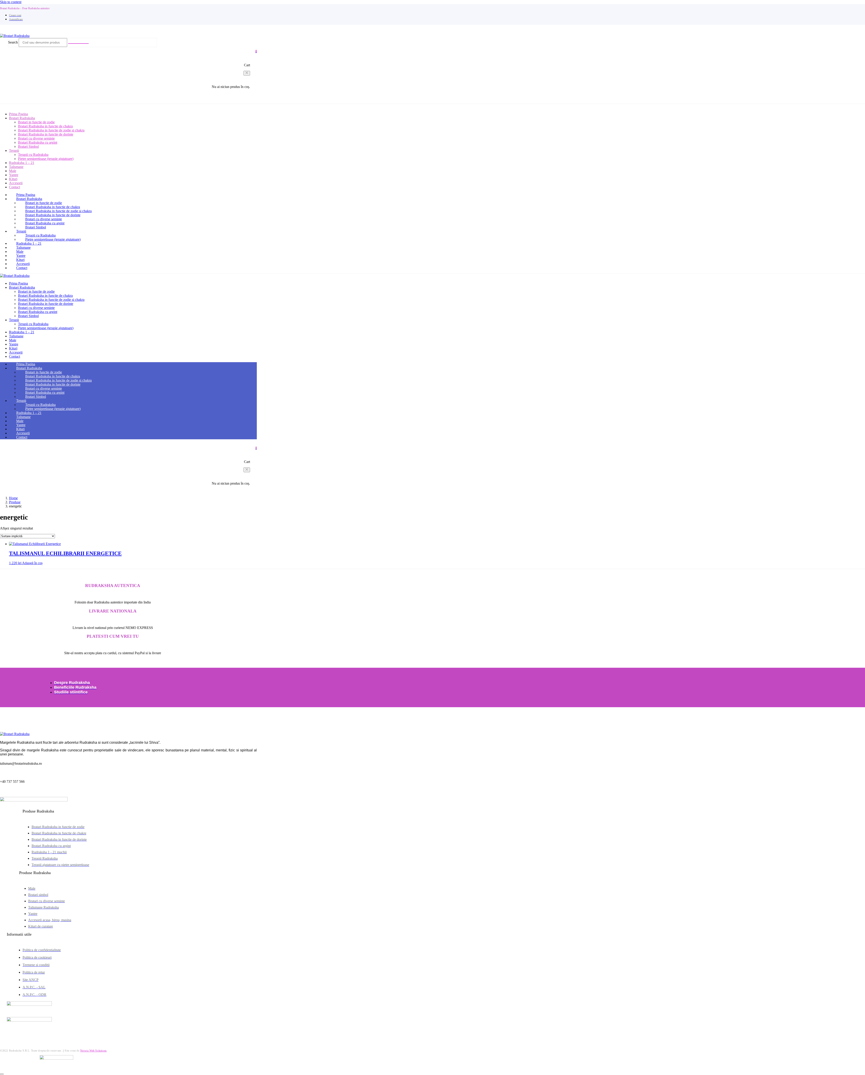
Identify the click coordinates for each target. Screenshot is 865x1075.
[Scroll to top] (2, 1074)
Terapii (14, 150)
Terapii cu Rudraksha (33, 155)
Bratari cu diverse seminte (36, 138)
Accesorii (23, 264)
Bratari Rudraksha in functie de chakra (45, 126)
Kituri (20, 260)
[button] (247, 73)
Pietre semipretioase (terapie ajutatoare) (45, 159)
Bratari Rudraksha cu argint (37, 142)
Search (13, 42)
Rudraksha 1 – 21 (28, 243)
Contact (14, 187)
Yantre (20, 256)
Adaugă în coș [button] (32, 563)
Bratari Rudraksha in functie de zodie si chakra (51, 130)
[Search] (78, 43)
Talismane (16, 167)
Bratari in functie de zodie (36, 122)
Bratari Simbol (28, 146)
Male (19, 251)
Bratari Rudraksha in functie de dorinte (45, 134)
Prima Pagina (25, 195)
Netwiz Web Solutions (93, 1050)
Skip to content (10, 2)
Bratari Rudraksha (29, 199)
